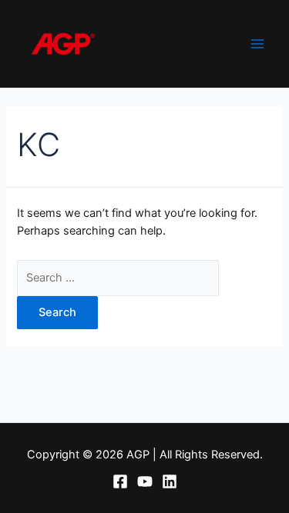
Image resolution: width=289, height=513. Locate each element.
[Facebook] (120, 481)
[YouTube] (145, 481)
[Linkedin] (169, 481)
